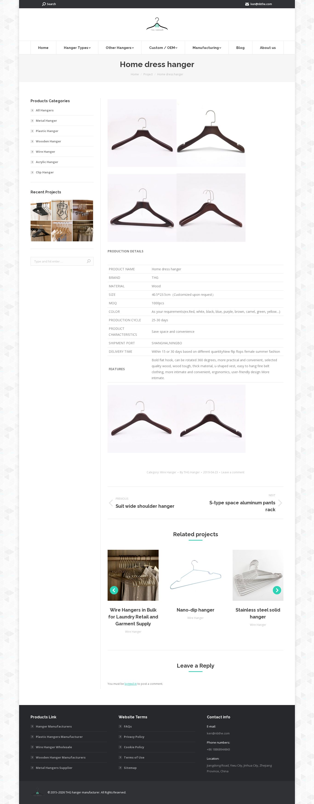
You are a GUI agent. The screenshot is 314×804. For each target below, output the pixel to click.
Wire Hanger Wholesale (54, 747)
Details (139, 575)
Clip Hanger (45, 172)
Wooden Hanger (48, 141)
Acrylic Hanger (47, 162)
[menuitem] (43, 47)
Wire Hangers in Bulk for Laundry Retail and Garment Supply (133, 616)
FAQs (128, 726)
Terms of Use (134, 757)
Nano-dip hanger (195, 610)
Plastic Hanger (47, 131)
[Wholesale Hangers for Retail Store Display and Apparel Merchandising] (61, 231)
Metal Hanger (46, 120)
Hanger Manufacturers (54, 726)
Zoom (127, 575)
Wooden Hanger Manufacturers (61, 757)
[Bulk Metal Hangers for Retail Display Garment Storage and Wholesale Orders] (41, 210)
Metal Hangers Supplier (54, 768)
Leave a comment (232, 472)
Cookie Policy (134, 747)
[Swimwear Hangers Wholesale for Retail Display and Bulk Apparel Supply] (61, 210)
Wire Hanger (168, 472)
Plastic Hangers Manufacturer (59, 737)
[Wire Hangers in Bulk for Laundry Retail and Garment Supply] (83, 231)
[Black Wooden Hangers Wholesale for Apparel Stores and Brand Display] (41, 231)
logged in (131, 684)
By (190, 472)
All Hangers (45, 110)
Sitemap (130, 768)
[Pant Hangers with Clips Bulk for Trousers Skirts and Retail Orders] (83, 210)
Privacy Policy (134, 737)
